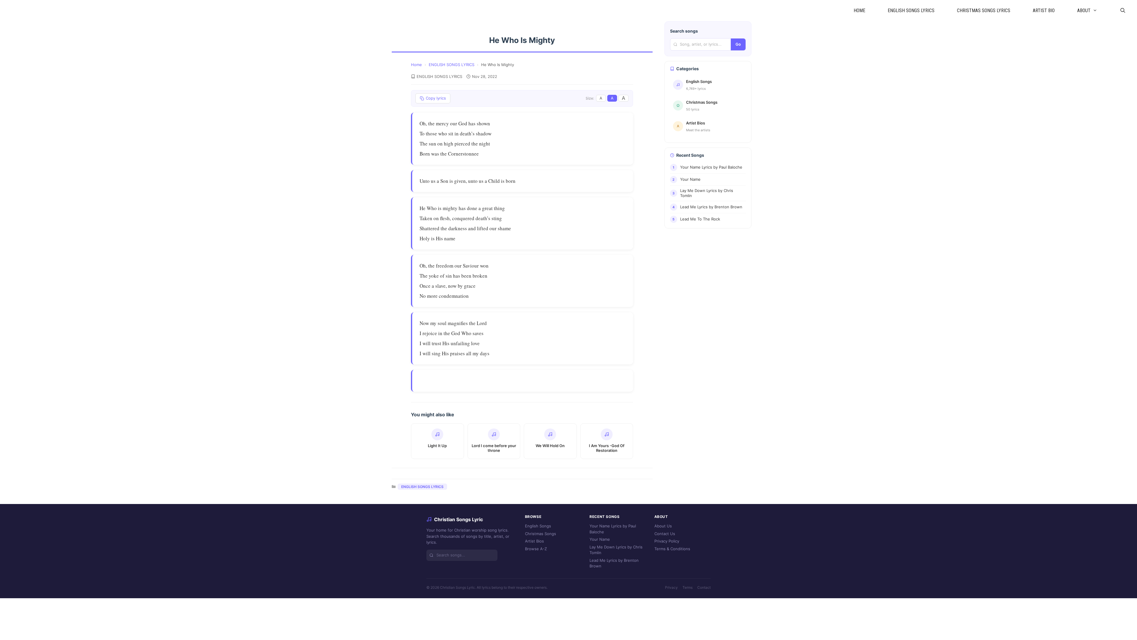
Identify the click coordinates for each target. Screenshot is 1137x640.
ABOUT (1084, 10)
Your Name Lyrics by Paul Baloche (613, 529)
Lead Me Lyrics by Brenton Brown (614, 563)
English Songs (538, 526)
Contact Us (664, 533)
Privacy (671, 587)
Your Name (600, 539)
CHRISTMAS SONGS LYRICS (983, 10)
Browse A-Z (536, 548)
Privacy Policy (666, 541)
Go (738, 44)
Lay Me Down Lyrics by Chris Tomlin (616, 550)
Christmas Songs (540, 533)
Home (416, 64)
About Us (663, 526)
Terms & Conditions (672, 548)
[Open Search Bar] (1122, 10)
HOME (859, 10)
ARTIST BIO (1044, 10)
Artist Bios (534, 541)
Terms (687, 587)
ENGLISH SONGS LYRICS (911, 10)
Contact (704, 587)
